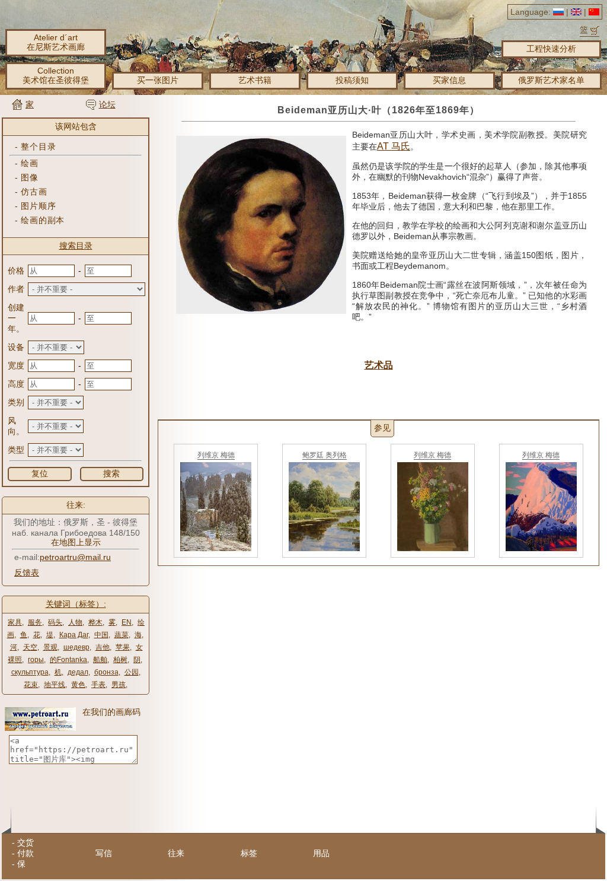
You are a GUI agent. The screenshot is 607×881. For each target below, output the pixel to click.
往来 (176, 853)
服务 (35, 622)
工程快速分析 (551, 48)
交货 (25, 842)
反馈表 (26, 572)
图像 (29, 177)
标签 (249, 853)
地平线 (54, 684)
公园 (131, 672)
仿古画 (34, 191)
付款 (25, 853)
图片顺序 (38, 206)
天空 (30, 647)
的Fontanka (68, 660)
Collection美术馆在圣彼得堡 (56, 75)
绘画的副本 (43, 220)
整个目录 (38, 146)
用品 (321, 853)
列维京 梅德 (216, 455)
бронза (106, 672)
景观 (50, 647)
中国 (101, 635)
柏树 (120, 660)
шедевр (76, 647)
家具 (15, 622)
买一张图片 (157, 80)
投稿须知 (352, 80)
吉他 (102, 647)
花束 (31, 684)
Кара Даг (73, 635)
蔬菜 (121, 635)
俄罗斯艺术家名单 (551, 80)
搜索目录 (75, 245)
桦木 (95, 622)
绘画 (29, 163)
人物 (75, 622)
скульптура (30, 672)
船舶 (100, 660)
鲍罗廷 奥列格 (324, 455)
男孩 (118, 684)
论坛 (107, 104)
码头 (55, 622)
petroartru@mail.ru (75, 557)
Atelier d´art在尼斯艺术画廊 (56, 42)
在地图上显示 (76, 542)
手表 (98, 684)
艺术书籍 (254, 80)
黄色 (78, 684)
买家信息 (449, 80)
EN (127, 622)
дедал (78, 672)
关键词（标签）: (76, 604)
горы (36, 660)
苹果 (123, 647)
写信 (103, 853)
